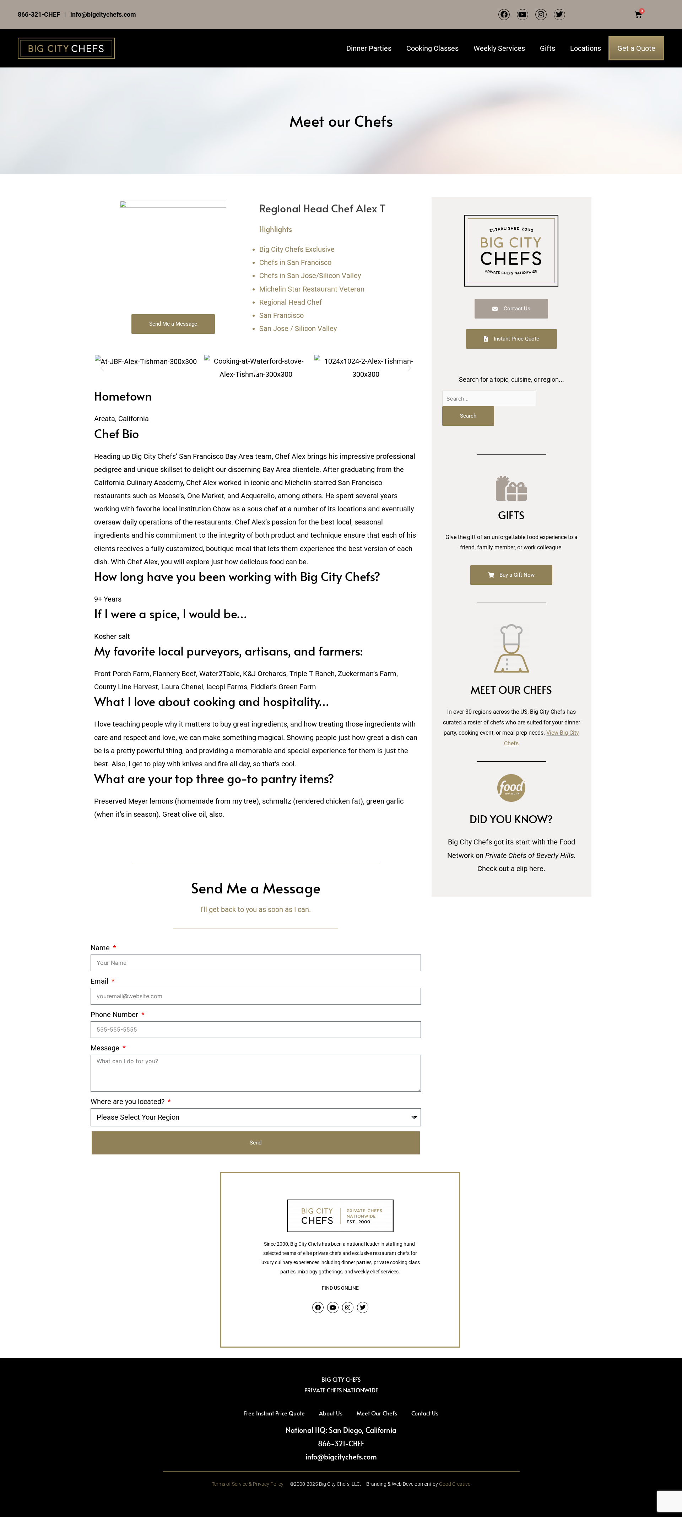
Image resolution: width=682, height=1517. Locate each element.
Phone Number (115, 1014)
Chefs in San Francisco (295, 262)
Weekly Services (499, 48)
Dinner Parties (368, 48)
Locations (585, 48)
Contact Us (424, 1413)
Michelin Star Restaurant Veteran (311, 289)
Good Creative (454, 1484)
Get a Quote (636, 48)
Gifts (547, 48)
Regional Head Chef (290, 302)
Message (106, 1048)
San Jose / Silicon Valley (298, 328)
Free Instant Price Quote (274, 1413)
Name (101, 948)
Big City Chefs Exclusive (297, 249)
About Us (330, 1413)
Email (100, 981)
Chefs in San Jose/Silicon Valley (310, 275)
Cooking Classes (432, 48)
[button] (246, 372)
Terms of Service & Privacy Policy (247, 1484)
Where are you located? (128, 1101)
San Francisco (281, 315)
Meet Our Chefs (377, 1413)
